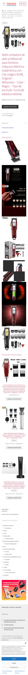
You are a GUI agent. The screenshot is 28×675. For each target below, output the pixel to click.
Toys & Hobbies (7, 570)
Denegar (14, 663)
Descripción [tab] (5, 123)
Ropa (5, 546)
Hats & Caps (8, 528)
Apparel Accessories (8, 525)
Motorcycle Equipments (11, 543)
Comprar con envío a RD (10, 106)
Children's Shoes (9, 538)
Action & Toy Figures (10, 572)
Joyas (5, 533)
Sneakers (7, 559)
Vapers (7, 564)
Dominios (12, 607)
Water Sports (8, 554)
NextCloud (18, 607)
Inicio (5, 10)
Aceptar (14, 659)
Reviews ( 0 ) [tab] (5, 132)
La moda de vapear (9, 624)
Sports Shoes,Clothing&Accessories (12, 556)
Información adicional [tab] (8, 127)
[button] (25, 643)
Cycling (7, 551)
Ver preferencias (14, 667)
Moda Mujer (4, 511)
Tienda (5, 567)
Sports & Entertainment (9, 549)
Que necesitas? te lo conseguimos (10, 514)
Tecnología (9, 10)
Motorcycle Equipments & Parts (11, 541)
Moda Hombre (5, 509)
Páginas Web (5, 607)
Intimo (5, 530)
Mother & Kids (7, 536)
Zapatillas (6, 575)
